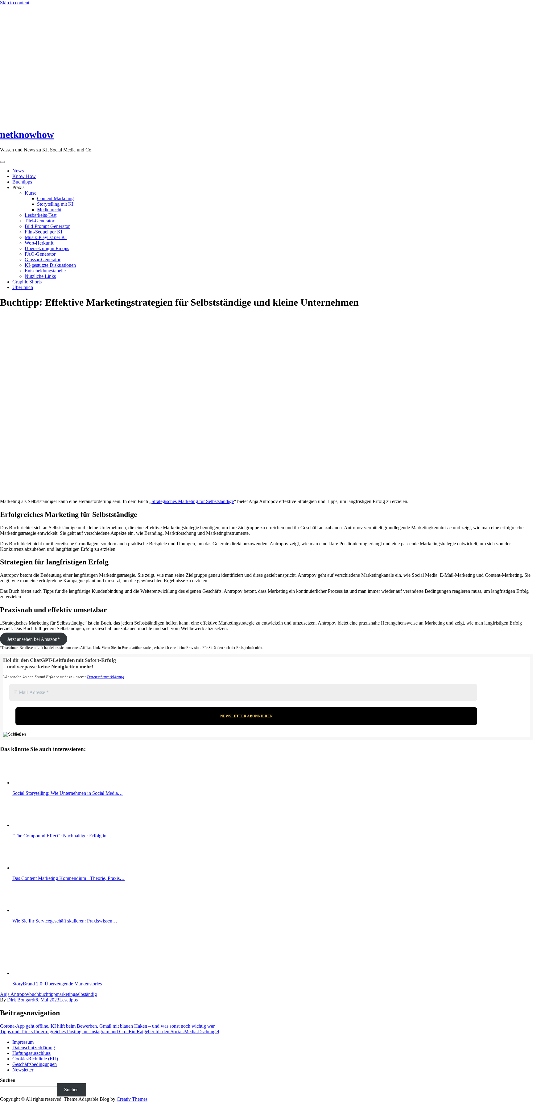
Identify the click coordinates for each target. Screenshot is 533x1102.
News (18, 170)
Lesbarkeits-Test (40, 215)
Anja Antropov (14, 994)
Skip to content (14, 2)
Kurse (30, 193)
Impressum (23, 1042)
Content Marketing (55, 198)
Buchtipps (22, 181)
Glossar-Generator (42, 259)
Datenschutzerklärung (105, 677)
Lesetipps (68, 999)
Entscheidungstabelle (45, 270)
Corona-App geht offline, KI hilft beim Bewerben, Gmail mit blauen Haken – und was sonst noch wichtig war (107, 1026)
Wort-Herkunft (39, 243)
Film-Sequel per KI (43, 231)
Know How (24, 176)
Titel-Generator (39, 220)
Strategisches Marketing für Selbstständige (192, 501)
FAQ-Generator (40, 254)
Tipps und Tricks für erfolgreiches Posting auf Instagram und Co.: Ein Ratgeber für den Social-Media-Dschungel (109, 1031)
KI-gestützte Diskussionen (50, 265)
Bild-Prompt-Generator (47, 226)
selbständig (86, 994)
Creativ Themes (132, 1099)
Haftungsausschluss (31, 1053)
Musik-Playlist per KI (46, 237)
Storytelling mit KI (55, 204)
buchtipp (47, 994)
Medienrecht (49, 209)
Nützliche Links (40, 276)
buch (34, 994)
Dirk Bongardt (21, 999)
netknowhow (27, 134)
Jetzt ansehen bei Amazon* (33, 639)
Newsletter (22, 1069)
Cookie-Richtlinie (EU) (35, 1058)
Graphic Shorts (27, 281)
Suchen (7, 1080)
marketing (65, 994)
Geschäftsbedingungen (34, 1064)
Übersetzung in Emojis (47, 248)
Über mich (22, 287)
